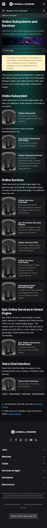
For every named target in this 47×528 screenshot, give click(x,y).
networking (26, 394)
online (5, 394)
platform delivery (38, 394)
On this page (8, 50)
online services (14, 394)
